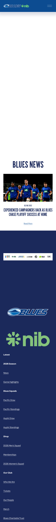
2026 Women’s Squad (13, 463)
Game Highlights (11, 381)
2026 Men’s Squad (12, 445)
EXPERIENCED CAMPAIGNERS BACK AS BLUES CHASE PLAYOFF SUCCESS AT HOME (28, 212)
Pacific (6, 409)
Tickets (6, 490)
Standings (15, 409)
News (6, 372)
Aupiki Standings (11, 427)
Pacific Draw (9, 400)
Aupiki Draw (9, 418)
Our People (8, 500)
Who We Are (9, 481)
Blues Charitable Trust (13, 518)
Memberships (9, 454)
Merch (6, 509)
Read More (28, 223)
